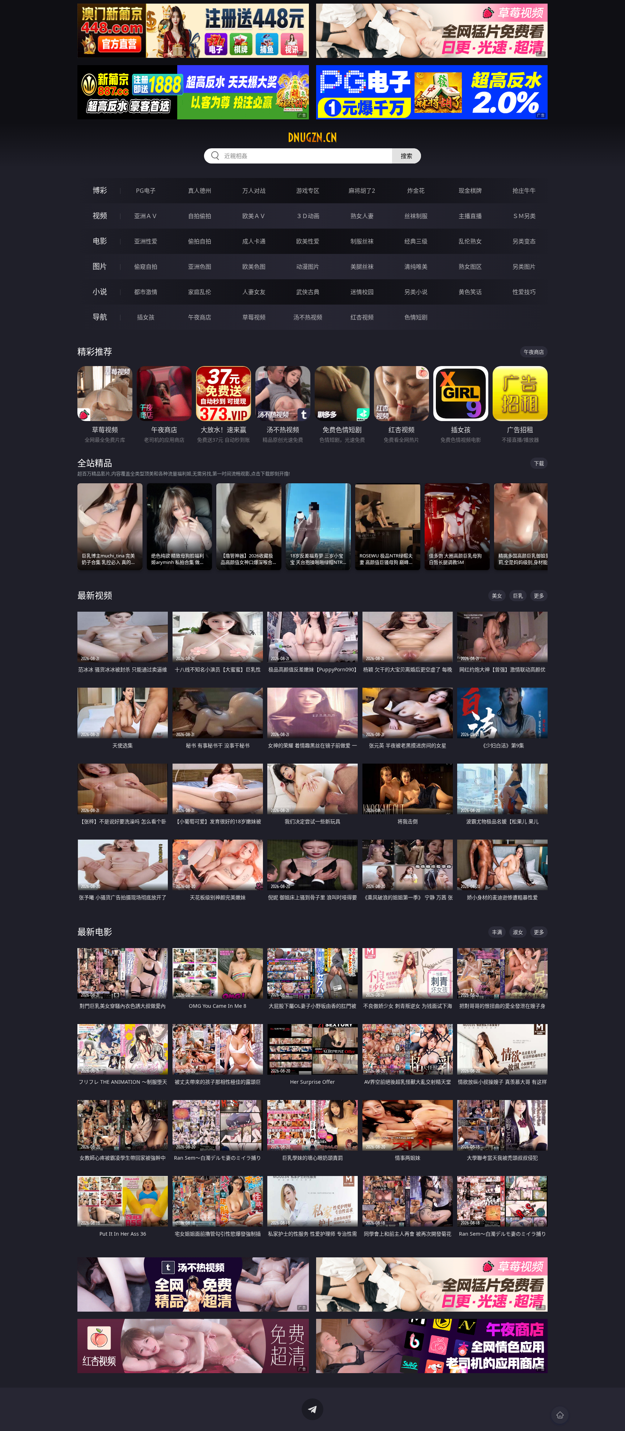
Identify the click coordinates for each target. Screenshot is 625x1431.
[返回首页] (560, 1415)
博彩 (100, 190)
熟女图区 (470, 267)
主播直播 (470, 216)
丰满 (497, 932)
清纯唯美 (416, 267)
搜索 (406, 156)
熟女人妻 (362, 216)
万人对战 (253, 191)
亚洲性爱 (145, 241)
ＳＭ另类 (524, 216)
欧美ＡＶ (253, 216)
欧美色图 (253, 267)
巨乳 (518, 595)
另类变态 (524, 241)
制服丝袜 (362, 241)
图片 (100, 266)
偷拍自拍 (199, 241)
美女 (497, 595)
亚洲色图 (199, 267)
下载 (539, 463)
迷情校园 (362, 292)
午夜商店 (199, 317)
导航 (100, 317)
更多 (539, 595)
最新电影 (94, 932)
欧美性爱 (307, 241)
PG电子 (146, 191)
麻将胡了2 (362, 191)
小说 (100, 292)
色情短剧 (416, 317)
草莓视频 (253, 317)
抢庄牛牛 (524, 191)
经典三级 (416, 241)
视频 (100, 216)
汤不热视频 (307, 317)
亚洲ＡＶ (145, 216)
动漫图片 (307, 267)
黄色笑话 (470, 292)
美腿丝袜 (362, 267)
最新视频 (94, 595)
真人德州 (199, 191)
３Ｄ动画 (307, 216)
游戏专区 (307, 191)
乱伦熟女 (470, 241)
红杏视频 (362, 317)
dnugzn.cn (312, 137)
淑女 (518, 932)
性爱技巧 (524, 292)
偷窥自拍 (145, 267)
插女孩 (145, 317)
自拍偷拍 (199, 216)
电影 (100, 241)
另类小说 (416, 292)
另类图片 (524, 267)
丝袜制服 (416, 216)
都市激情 (145, 292)
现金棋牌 (470, 191)
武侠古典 (307, 292)
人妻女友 (253, 292)
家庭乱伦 (199, 292)
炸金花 (416, 191)
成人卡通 (253, 241)
